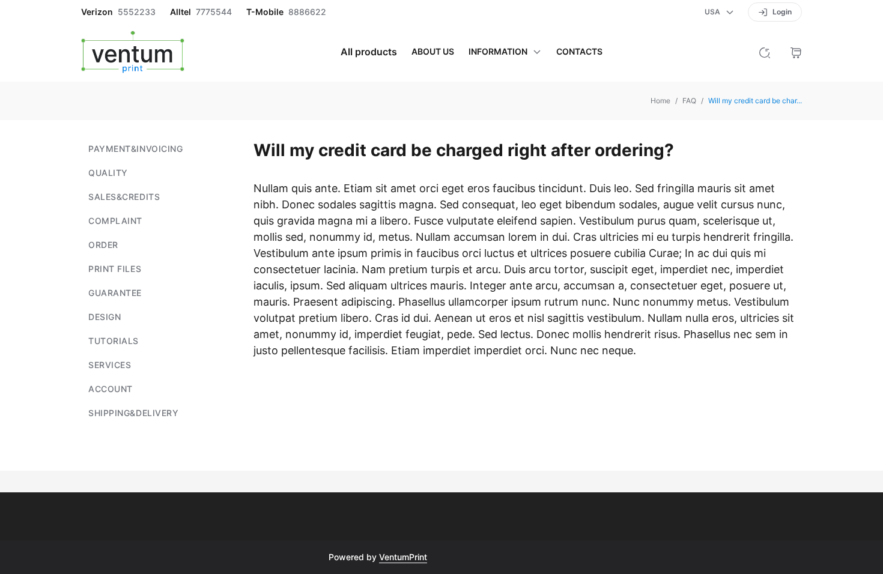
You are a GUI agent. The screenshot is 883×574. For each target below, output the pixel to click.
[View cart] (796, 51)
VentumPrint (403, 557)
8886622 (307, 12)
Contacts (579, 51)
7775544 (214, 12)
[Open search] (765, 51)
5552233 (137, 12)
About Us (432, 51)
